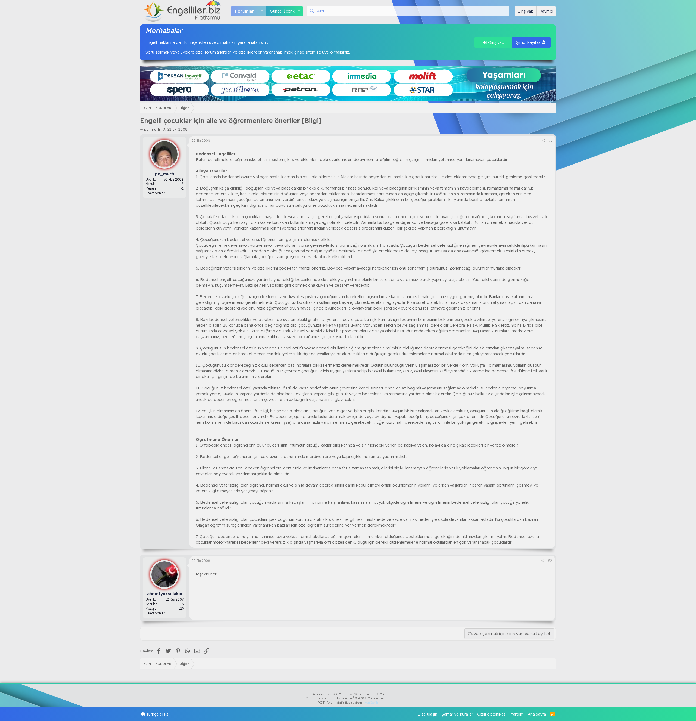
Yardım (517, 714)
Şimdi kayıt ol (529, 42)
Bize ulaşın (427, 714)
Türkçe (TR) (156, 714)
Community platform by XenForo (348, 698)
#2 (550, 561)
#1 (550, 140)
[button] (262, 11)
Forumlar (244, 11)
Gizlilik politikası (492, 714)
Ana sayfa (537, 714)
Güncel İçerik (282, 11)
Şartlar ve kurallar (457, 714)
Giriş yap (495, 42)
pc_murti (152, 129)
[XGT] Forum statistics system (348, 702)
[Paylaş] (543, 141)
